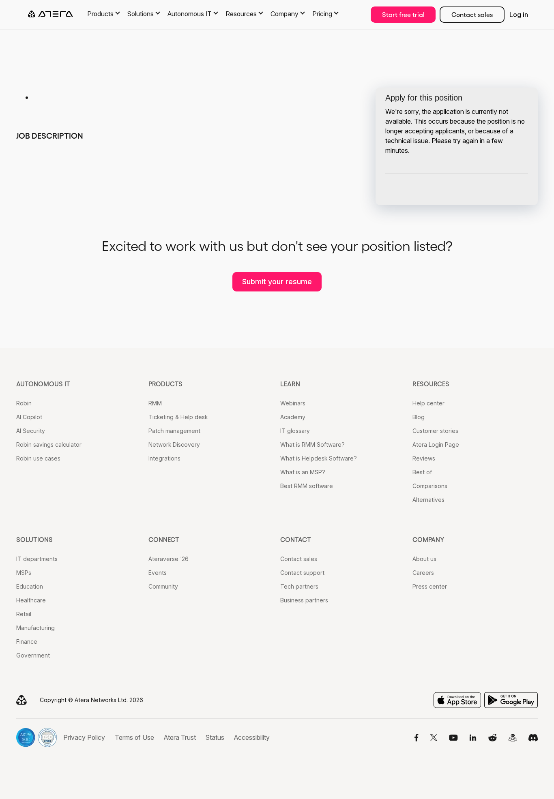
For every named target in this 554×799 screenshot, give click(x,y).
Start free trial (403, 14)
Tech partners (299, 586)
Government (33, 655)
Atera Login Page (435, 444)
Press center (429, 586)
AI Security (30, 430)
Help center (428, 403)
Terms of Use (134, 737)
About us (424, 558)
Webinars (292, 403)
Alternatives (428, 499)
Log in (518, 14)
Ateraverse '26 (168, 558)
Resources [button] (241, 14)
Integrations (164, 458)
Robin (24, 403)
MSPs (23, 572)
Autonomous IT (43, 384)
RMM (155, 403)
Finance (26, 641)
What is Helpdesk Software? (318, 458)
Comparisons (429, 485)
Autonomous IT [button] (189, 14)
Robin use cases (38, 458)
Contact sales (472, 14)
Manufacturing (35, 627)
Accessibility (252, 737)
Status (215, 737)
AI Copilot (29, 416)
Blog (418, 416)
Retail (23, 613)
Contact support (302, 572)
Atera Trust (180, 737)
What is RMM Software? (312, 444)
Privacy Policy (84, 737)
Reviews (423, 458)
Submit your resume (277, 281)
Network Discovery (174, 444)
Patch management (174, 430)
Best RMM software (306, 485)
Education (29, 586)
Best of (422, 472)
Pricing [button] (322, 14)
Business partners (304, 600)
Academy (292, 416)
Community (163, 586)
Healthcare (31, 600)
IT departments (37, 558)
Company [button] (284, 14)
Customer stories (435, 430)
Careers (423, 572)
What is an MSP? (302, 472)
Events (157, 572)
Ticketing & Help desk (178, 416)
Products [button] (100, 14)
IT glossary (295, 430)
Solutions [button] (140, 14)
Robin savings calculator (49, 444)
